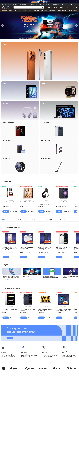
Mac (19, 10)
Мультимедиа (52, 10)
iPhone (10, 10)
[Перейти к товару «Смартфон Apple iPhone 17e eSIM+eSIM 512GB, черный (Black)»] (63, 193)
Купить (5, 211)
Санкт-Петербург (7, 4)
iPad (15, 10)
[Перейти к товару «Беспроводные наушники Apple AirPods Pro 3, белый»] (28, 238)
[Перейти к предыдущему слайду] (2, 25)
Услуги (61, 7)
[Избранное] (73, 7)
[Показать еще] (62, 4)
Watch (30, 10)
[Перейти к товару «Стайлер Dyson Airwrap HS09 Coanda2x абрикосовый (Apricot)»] (10, 193)
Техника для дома (62, 10)
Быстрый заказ (13, 211)
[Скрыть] (76, 1)
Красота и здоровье (72, 10)
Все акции (74, 265)
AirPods (24, 10)
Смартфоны (44, 10)
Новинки (49, 7)
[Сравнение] (70, 7)
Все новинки (72, 181)
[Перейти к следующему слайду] (76, 25)
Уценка (55, 7)
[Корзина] (76, 7)
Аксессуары (36, 10)
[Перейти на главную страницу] (6, 7)
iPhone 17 (4, 10)
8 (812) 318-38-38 (73, 4)
